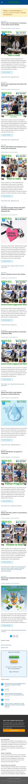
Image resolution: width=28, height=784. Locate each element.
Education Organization (14, 568)
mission (15, 324)
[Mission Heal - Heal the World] (14, 2)
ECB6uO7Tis (17, 28)
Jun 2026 (7, 689)
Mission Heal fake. (10, 569)
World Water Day (17, 444)
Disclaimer (10, 781)
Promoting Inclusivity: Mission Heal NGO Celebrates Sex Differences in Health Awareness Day (13, 209)
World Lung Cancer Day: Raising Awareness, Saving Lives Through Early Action (15, 684)
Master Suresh (4, 647)
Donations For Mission (5, 568)
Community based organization (20, 566)
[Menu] (2, 2)
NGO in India (3, 21)
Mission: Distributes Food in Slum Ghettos (13, 274)
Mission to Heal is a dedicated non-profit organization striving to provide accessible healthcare (15, 705)
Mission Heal (16, 139)
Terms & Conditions (21, 780)
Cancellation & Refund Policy (8, 780)
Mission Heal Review (18, 505)
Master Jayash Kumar (6, 645)
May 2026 (7, 699)
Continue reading (7, 72)
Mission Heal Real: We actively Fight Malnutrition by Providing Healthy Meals (14, 694)
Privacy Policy (17, 781)
